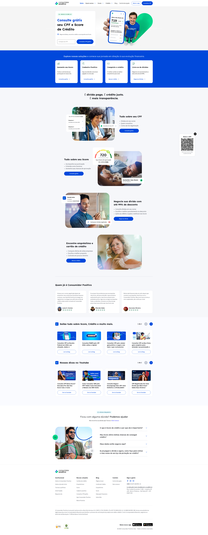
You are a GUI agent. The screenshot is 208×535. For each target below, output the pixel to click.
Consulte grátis (129, 131)
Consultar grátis (63, 79)
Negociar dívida (123, 219)
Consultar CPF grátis (85, 42)
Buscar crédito (113, 79)
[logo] (62, 3)
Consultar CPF (147, 3)
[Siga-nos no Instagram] (130, 481)
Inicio (82, 3)
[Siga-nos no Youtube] (133, 481)
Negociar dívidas (138, 79)
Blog (116, 3)
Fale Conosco (115, 421)
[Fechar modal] (195, 134)
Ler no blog (66, 352)
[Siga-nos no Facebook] (127, 481)
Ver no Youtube (66, 392)
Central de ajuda (124, 3)
